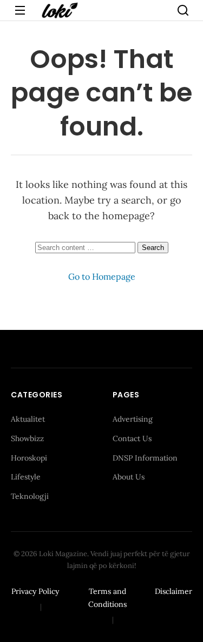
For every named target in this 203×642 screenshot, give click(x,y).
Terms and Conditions (107, 597)
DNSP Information (145, 458)
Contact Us (132, 438)
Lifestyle (26, 477)
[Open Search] (183, 10)
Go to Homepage (101, 276)
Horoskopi (29, 458)
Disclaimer (173, 591)
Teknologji (30, 496)
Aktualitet (28, 419)
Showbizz (27, 438)
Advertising (133, 419)
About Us (129, 477)
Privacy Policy (35, 591)
